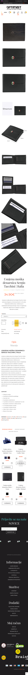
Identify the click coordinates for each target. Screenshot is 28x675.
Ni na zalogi (20, 463)
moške (13, 418)
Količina (3, 320)
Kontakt (14, 590)
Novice (14, 635)
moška (14, 416)
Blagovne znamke (14, 606)
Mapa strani (13, 595)
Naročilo (14, 629)
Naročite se (10, 532)
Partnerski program (14, 611)
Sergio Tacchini (18, 329)
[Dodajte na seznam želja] (23, 323)
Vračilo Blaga (14, 593)
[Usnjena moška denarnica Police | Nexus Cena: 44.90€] (7, 477)
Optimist (20, 669)
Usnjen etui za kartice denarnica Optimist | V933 (7, 451)
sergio (24, 416)
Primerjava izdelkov (14, 633)
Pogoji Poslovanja (14, 572)
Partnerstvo (14, 615)
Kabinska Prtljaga (14, 568)
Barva (3, 313)
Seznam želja (14, 631)
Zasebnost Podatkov (14, 579)
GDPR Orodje (14, 566)
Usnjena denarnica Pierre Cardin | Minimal (21, 487)
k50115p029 (4, 420)
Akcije (14, 613)
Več (23, 3)
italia (8, 418)
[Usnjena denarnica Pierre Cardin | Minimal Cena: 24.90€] (21, 477)
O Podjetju (14, 570)
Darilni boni (14, 608)
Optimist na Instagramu (14, 554)
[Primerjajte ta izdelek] (26, 323)
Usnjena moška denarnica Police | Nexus (7, 487)
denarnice (18, 418)
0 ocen (12, 289)
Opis (14, 341)
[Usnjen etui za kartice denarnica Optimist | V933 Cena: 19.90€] (7, 441)
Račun (14, 626)
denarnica (19, 416)
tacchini (4, 418)
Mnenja (14, 345)
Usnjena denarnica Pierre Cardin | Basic (20, 451)
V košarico (16, 323)
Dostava (14, 575)
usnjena (8, 416)
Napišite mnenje (20, 289)
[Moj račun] (22, 12)
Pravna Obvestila (14, 577)
